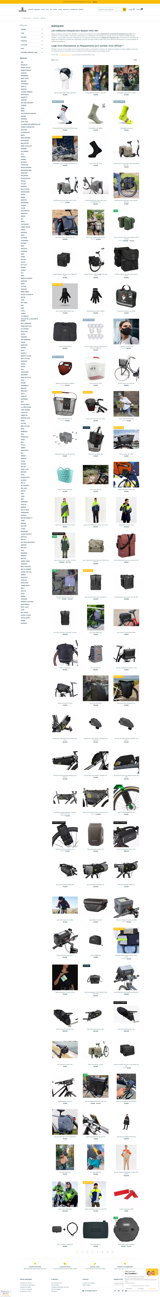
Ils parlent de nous (25, 1291)
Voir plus (95, 1)
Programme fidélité (25, 1287)
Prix (22, 48)
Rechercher (124, 9)
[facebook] (115, 1290)
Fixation (24, 41)
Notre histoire (55, 1285)
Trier (135, 60)
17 (112, 1252)
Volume (23, 37)
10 (102, 1252)
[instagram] (122, 1290)
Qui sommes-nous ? (57, 1283)
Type (22, 33)
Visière (23, 29)
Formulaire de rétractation (27, 1285)
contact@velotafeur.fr (65, 54)
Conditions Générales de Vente (60, 1287)
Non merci (129, 1288)
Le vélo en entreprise (26, 1289)
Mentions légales (56, 1289)
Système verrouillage (29, 52)
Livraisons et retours (26, 1283)
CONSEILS (81, 9)
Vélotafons (54, 1291)
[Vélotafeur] (22, 9)
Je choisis (140, 1288)
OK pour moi (152, 1288)
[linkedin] (119, 1290)
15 (107, 1252)
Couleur (24, 44)
